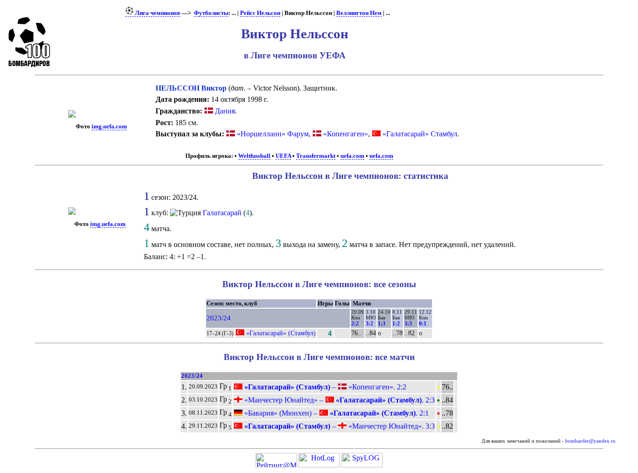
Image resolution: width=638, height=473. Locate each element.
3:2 (369, 323)
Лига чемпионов (157, 13)
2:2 (355, 323)
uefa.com (352, 156)
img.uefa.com (109, 126)
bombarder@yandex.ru (590, 441)
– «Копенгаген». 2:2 (324, 387)
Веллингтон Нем (359, 13)
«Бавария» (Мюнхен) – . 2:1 (335, 413)
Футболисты (211, 13)
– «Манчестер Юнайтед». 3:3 (338, 426)
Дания (224, 111)
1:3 (381, 323)
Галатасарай (222, 213)
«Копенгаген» (345, 134)
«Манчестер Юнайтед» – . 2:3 (338, 400)
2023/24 (218, 318)
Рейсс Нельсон (260, 13)
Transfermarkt (315, 156)
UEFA (283, 156)
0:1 (422, 323)
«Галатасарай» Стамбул (420, 134)
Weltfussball (254, 156)
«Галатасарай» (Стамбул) (281, 333)
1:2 (396, 323)
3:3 (408, 323)
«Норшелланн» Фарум (273, 134)
